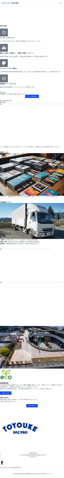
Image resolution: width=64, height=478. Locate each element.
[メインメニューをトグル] (60, 3)
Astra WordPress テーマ (44, 473)
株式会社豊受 (14, 3)
